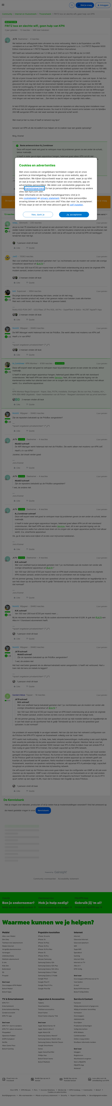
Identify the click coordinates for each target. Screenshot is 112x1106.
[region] (56, 189)
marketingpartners (34, 188)
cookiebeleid (30, 198)
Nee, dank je (38, 214)
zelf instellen (76, 204)
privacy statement (50, 198)
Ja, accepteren (74, 214)
